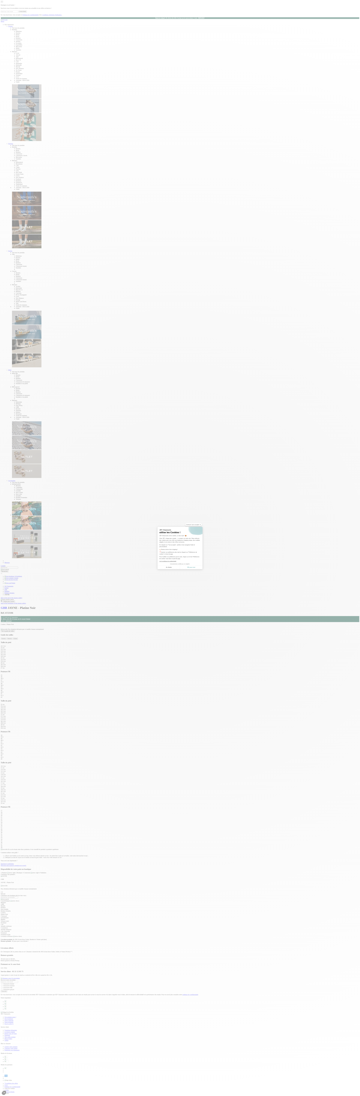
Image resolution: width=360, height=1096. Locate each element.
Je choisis (169, 567)
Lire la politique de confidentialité (167, 561)
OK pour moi (191, 567)
